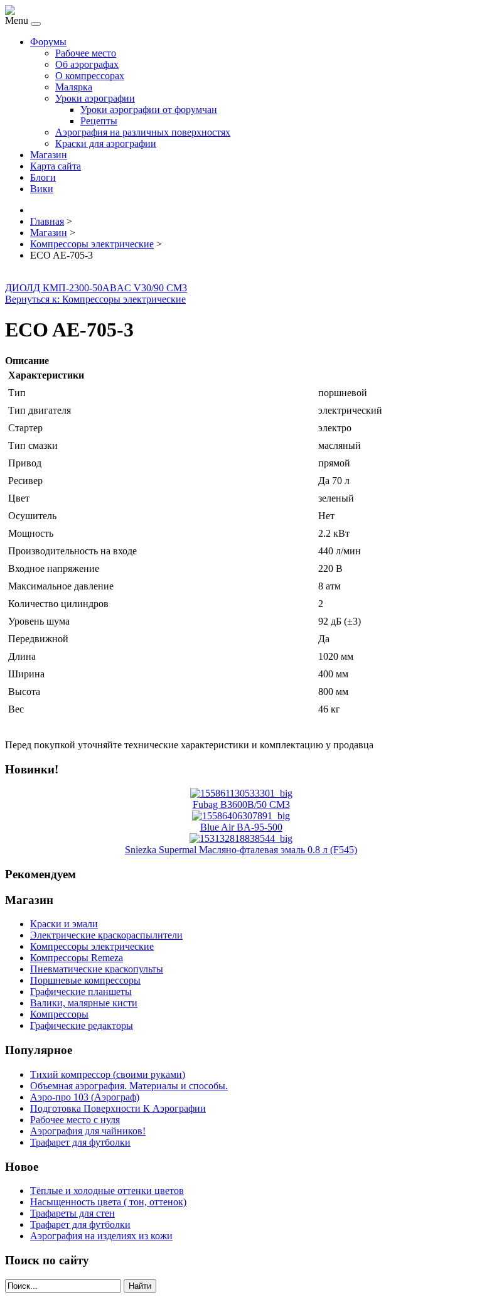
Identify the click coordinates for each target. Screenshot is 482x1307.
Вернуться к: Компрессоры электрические (95, 299)
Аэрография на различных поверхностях (142, 132)
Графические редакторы (81, 1025)
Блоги (43, 177)
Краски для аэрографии (105, 143)
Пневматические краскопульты (96, 969)
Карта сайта (55, 166)
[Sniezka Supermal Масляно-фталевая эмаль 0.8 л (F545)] (241, 838)
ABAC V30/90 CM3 (144, 287)
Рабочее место (85, 53)
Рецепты (98, 121)
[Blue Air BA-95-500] (241, 815)
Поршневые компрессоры (85, 980)
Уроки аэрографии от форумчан (148, 109)
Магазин (48, 154)
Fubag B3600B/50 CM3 (241, 804)
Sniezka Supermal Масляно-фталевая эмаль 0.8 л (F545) (241, 849)
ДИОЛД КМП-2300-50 (53, 287)
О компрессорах (89, 75)
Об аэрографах (87, 64)
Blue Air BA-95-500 (241, 827)
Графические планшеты (81, 991)
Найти (140, 1286)
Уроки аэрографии (95, 98)
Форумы (48, 41)
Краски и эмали (64, 923)
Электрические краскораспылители (106, 935)
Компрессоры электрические (92, 946)
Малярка (73, 87)
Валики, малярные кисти (83, 1003)
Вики (41, 188)
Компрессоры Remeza (76, 957)
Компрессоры (59, 1014)
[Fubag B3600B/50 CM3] (241, 793)
